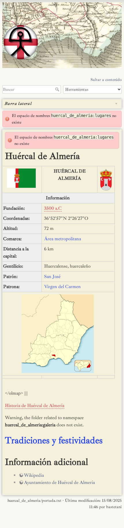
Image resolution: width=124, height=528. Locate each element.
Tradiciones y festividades (54, 440)
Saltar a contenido (106, 79)
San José (52, 276)
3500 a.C (53, 208)
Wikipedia (34, 475)
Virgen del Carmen (62, 286)
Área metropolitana (62, 239)
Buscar (58, 89)
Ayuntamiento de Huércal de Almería (59, 482)
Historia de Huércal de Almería (34, 405)
